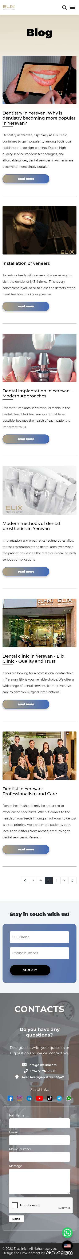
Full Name (16, 1115)
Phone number (20, 1149)
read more (26, 179)
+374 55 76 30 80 (42, 1071)
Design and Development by (24, 1253)
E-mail (14, 1132)
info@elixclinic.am (43, 1065)
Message (15, 1166)
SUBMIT (30, 970)
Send (16, 1219)
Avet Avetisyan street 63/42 (43, 1077)
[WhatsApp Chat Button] (67, 1232)
